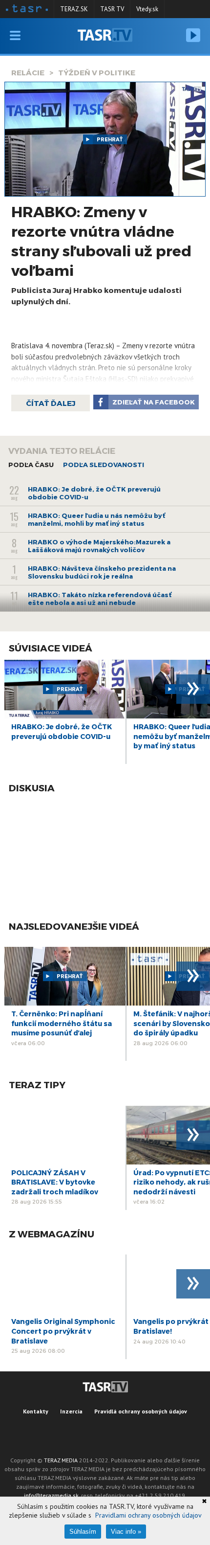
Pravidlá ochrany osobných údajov (140, 1411)
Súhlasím (82, 1531)
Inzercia (71, 1411)
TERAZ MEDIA (61, 1460)
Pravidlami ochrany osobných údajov (148, 1515)
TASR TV (112, 9)
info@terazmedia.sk (51, 1495)
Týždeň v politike (96, 72)
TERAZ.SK (74, 9)
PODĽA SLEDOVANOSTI (103, 465)
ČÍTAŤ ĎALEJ (50, 403)
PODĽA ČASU (31, 465)
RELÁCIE (27, 72)
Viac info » (126, 1531)
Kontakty (35, 1411)
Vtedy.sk (147, 9)
